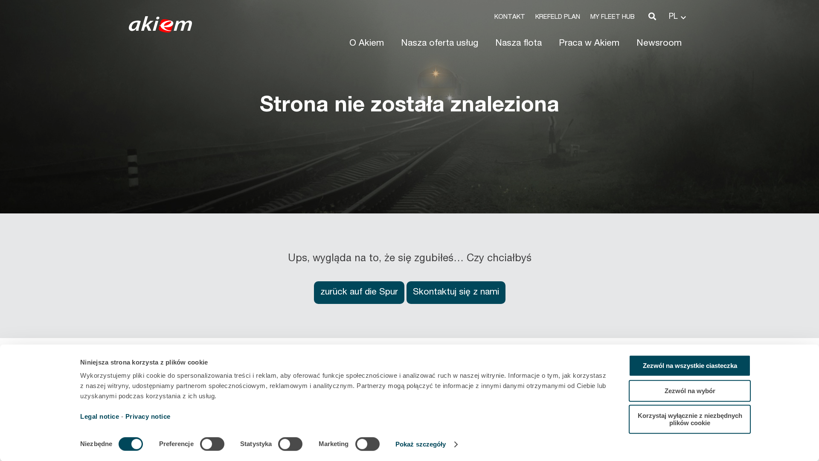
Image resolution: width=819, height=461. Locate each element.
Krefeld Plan (557, 17)
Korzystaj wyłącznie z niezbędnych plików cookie (690, 419)
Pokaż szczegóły (420, 444)
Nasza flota (518, 43)
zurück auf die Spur (359, 292)
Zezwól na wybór (690, 390)
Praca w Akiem (589, 43)
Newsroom (659, 43)
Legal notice (99, 416)
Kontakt (509, 17)
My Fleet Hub (612, 17)
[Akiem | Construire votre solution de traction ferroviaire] (162, 28)
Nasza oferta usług (439, 43)
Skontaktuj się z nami (456, 292)
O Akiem (366, 43)
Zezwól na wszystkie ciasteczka (690, 365)
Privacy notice (148, 416)
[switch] (212, 444)
